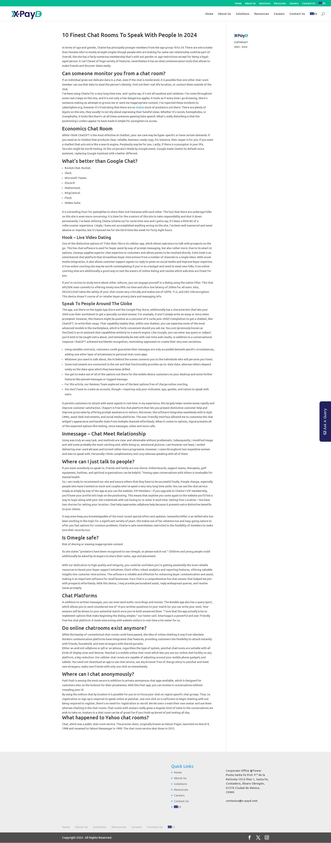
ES (323, 3)
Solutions (264, 3)
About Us (250, 3)
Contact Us (308, 3)
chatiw (140, 107)
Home (238, 3)
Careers (294, 3)
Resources (280, 3)
